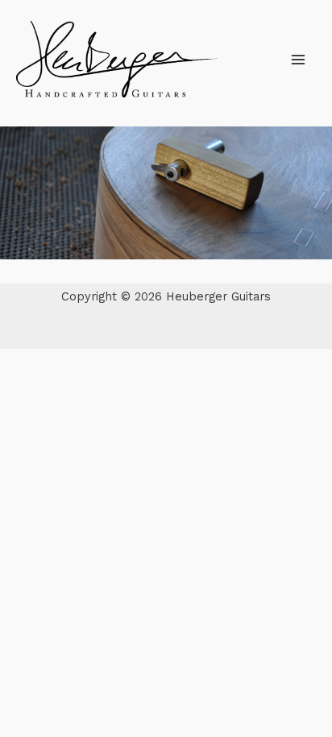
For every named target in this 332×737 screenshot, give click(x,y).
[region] (166, 192)
